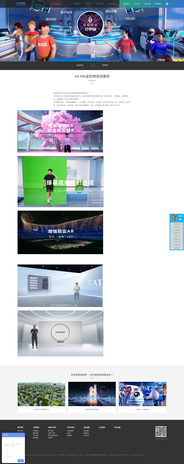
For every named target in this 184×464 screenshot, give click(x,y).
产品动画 (35, 435)
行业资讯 (102, 427)
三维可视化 (70, 427)
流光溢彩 (87, 427)
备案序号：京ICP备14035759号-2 (68, 455)
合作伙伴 (86, 435)
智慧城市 (105, 65)
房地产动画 (51, 433)
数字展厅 (21, 427)
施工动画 (35, 437)
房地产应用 (52, 427)
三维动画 (36, 427)
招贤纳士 (86, 433)
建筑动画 (35, 433)
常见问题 (117, 427)
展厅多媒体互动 (53, 435)
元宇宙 (92, 65)
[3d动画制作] (21, 4)
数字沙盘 (20, 431)
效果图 (50, 437)
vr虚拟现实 (79, 65)
